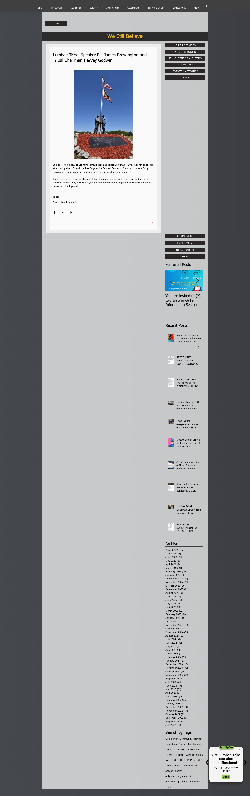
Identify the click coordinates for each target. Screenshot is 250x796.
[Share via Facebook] (54, 212)
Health (168, 754)
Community (171, 738)
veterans (195, 781)
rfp (178, 781)
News (56, 202)
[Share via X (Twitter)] (62, 212)
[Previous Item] (170, 280)
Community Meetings (191, 738)
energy (178, 770)
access (169, 770)
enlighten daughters (176, 776)
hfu (190, 776)
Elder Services (194, 744)
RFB (175, 760)
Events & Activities (175, 749)
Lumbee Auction (194, 754)
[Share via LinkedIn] (71, 212)
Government (193, 749)
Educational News (175, 744)
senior (185, 781)
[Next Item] (197, 280)
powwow (170, 781)
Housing (178, 754)
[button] (76, 8)
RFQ (200, 760)
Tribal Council (68, 202)
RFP (182, 760)
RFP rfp (191, 760)
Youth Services (190, 765)
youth (168, 787)
